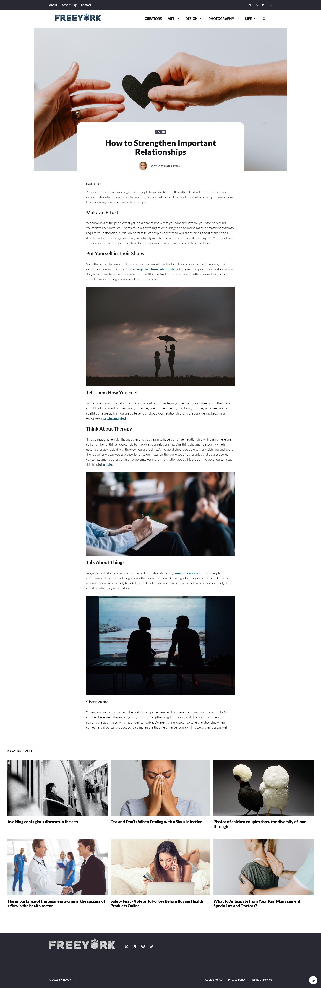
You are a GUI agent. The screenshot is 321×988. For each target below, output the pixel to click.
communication (185, 573)
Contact (86, 5)
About (53, 5)
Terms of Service (262, 979)
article (107, 464)
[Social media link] (249, 4)
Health (160, 132)
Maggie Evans (172, 165)
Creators (153, 19)
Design (191, 19)
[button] (263, 18)
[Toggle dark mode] (313, 980)
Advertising (69, 5)
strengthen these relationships (155, 269)
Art (171, 19)
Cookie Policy (213, 979)
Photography (221, 19)
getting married (114, 418)
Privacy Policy (237, 979)
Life (248, 19)
